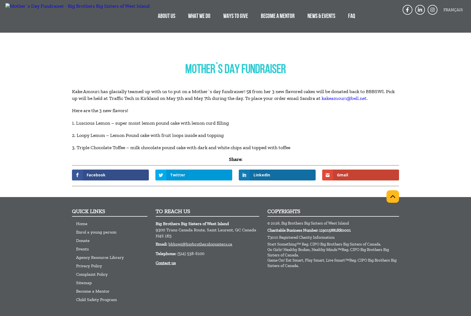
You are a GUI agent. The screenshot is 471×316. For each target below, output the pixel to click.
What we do (199, 16)
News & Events (321, 16)
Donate (83, 240)
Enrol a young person (96, 232)
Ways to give (235, 16)
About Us (166, 16)
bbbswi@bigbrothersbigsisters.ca (200, 244)
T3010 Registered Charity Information (301, 237)
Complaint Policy (92, 274)
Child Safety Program (96, 299)
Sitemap (84, 282)
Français (453, 9)
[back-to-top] (393, 196)
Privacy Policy (89, 265)
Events (82, 248)
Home (81, 223)
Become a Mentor (278, 16)
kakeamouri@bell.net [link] (344, 98)
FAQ (351, 16)
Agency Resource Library (100, 257)
